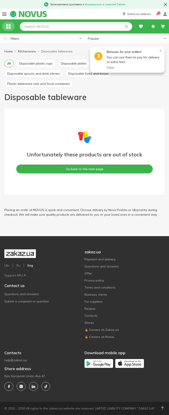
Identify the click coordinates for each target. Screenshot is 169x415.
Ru (18, 265)
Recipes (90, 309)
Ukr (6, 265)
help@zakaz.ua (15, 360)
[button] (136, 14)
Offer (88, 273)
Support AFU (13, 275)
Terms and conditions (100, 287)
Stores (89, 323)
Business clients (95, 294)
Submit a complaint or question (26, 301)
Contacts (90, 316)
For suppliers (93, 302)
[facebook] (8, 386)
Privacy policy (94, 280)
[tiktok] (45, 386)
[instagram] (21, 386)
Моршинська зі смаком (100, 4)
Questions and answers (21, 294)
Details (121, 4)
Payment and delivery (100, 259)
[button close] (165, 4)
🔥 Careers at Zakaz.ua (101, 330)
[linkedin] (33, 386)
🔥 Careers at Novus (99, 337)
